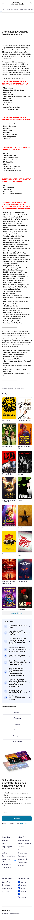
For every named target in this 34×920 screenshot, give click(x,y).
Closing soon (17, 736)
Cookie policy (6, 867)
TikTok (22, 888)
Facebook (23, 882)
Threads (23, 891)
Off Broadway (17, 718)
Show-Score (6, 885)
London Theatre (7, 882)
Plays (19, 850)
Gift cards (21, 865)
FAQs (4, 844)
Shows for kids (17, 742)
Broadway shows (23, 841)
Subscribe (16, 818)
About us (5, 841)
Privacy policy (6, 864)
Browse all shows (17, 613)
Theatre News (10, 9)
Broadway (17, 712)
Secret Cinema (7, 888)
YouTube (23, 897)
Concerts (17, 730)
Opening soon (22, 853)
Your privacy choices (6, 860)
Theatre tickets (22, 862)
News (16, 9)
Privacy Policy (23, 823)
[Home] (17, 3)
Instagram (23, 885)
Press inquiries (7, 850)
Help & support (7, 847)
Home (3, 9)
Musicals (17, 724)
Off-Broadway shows (25, 844)
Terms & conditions (8, 856)
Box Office (5, 891)
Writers (4, 853)
